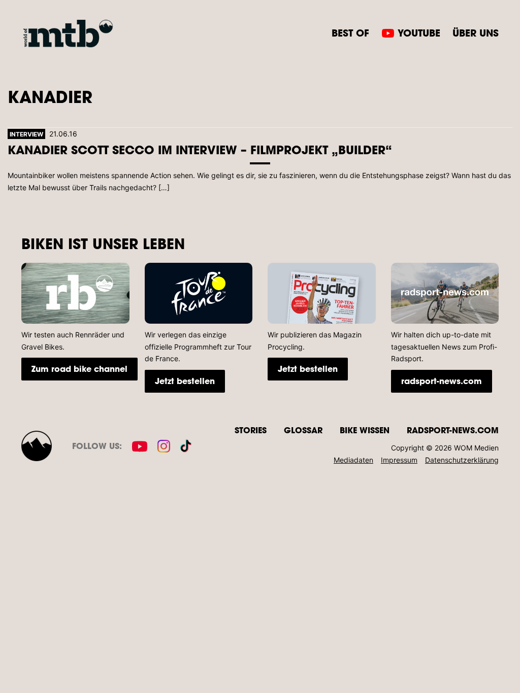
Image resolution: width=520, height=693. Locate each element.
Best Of (350, 32)
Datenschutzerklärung (462, 460)
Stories (251, 430)
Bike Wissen (364, 430)
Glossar (303, 430)
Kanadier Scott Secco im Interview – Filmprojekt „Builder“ (200, 149)
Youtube (419, 32)
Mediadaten (353, 460)
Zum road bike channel (79, 368)
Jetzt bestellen (185, 380)
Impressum (399, 460)
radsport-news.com (441, 380)
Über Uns (475, 32)
